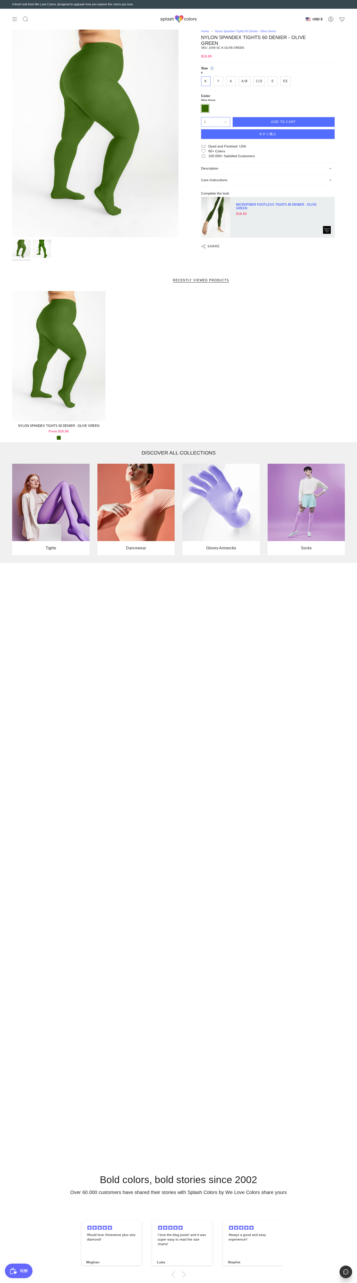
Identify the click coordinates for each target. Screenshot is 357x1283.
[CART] (342, 19)
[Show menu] (14, 19)
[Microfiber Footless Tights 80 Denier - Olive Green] (215, 217)
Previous (12, 133)
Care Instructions (214, 180)
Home (205, 31)
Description (209, 168)
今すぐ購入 (268, 134)
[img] (112, 1228)
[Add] (327, 230)
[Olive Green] (59, 438)
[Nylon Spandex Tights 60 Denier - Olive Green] (58, 356)
